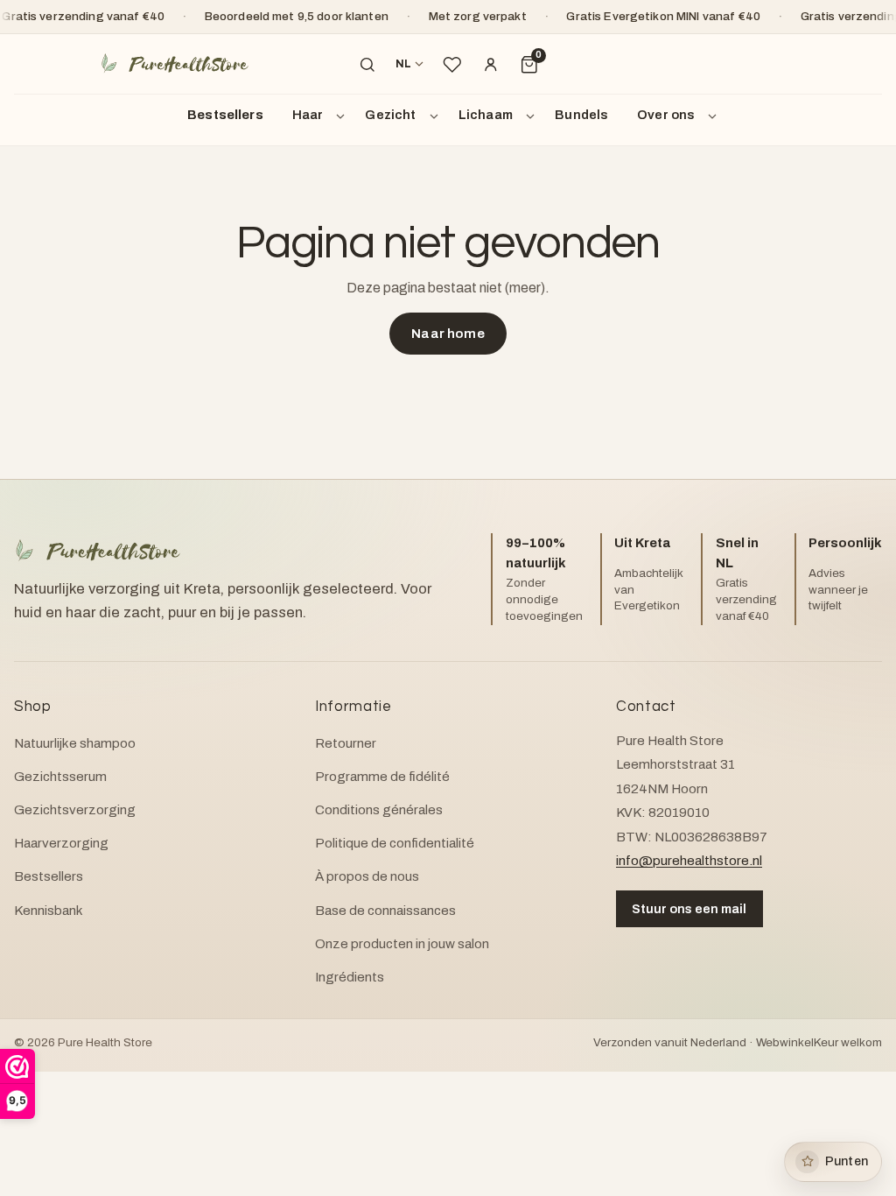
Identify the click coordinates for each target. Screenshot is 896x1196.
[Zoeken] (367, 64)
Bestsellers (225, 115)
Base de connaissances (385, 911)
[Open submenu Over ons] (715, 115)
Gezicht (390, 115)
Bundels (581, 115)
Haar (308, 115)
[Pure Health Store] (174, 64)
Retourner (345, 743)
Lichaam (485, 115)
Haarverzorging (61, 843)
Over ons (666, 115)
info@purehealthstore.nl (689, 861)
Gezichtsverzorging (75, 810)
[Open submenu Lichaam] (533, 115)
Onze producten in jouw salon (402, 944)
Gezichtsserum (60, 777)
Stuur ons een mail (689, 909)
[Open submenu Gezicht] (437, 115)
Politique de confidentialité (394, 843)
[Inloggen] (490, 64)
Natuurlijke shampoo (75, 743)
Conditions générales (379, 810)
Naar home (447, 334)
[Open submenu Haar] (343, 115)
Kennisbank (48, 911)
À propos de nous (367, 876)
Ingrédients (349, 977)
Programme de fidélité (382, 777)
